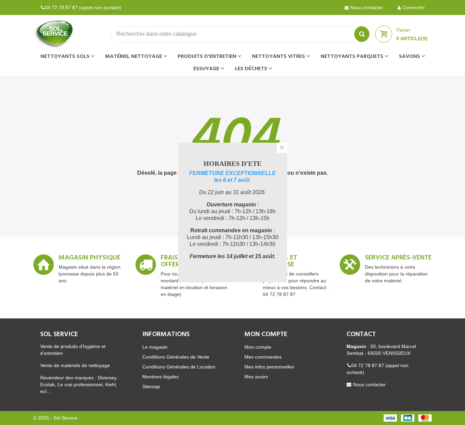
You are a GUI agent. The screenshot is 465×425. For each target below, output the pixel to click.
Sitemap (151, 386)
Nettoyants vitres (278, 56)
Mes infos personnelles (269, 366)
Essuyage (206, 68)
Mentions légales (160, 376)
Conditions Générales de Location (178, 366)
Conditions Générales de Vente (175, 357)
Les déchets (251, 68)
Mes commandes (263, 357)
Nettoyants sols (65, 56)
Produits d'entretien (207, 56)
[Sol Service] (70, 34)
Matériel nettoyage (133, 56)
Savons (409, 56)
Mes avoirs (256, 376)
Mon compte (257, 347)
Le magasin (154, 347)
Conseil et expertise (280, 262)
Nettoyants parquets (352, 56)
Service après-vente (398, 258)
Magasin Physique (90, 258)
